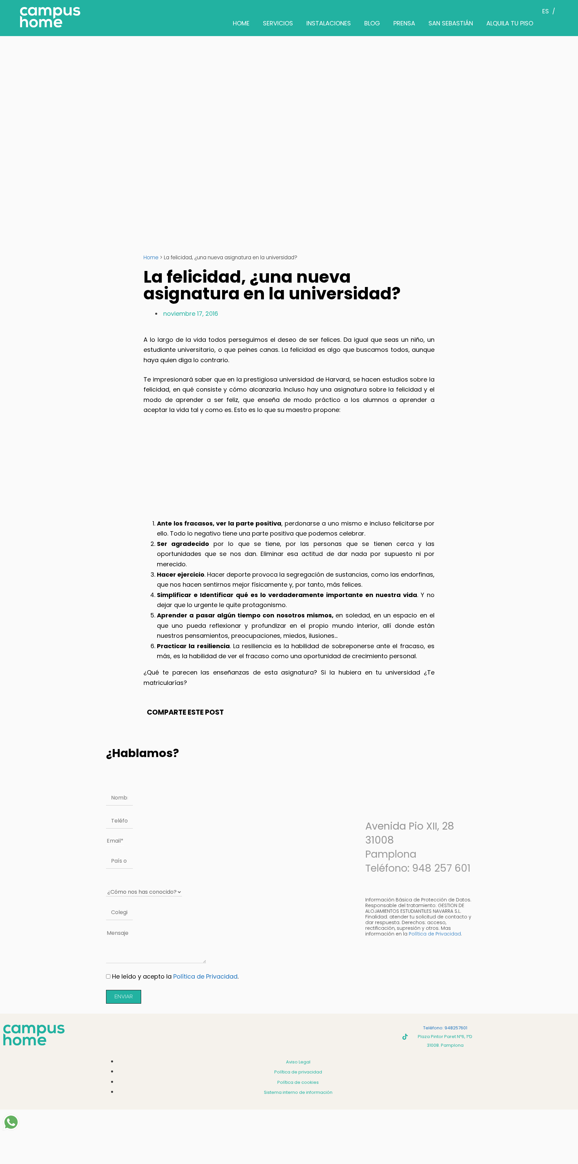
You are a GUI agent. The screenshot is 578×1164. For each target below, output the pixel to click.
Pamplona (390, 854)
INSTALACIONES (328, 23)
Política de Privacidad (205, 976)
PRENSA (404, 23)
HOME (241, 23)
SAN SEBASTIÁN (450, 23)
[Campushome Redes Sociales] (405, 1037)
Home (151, 257)
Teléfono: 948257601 (445, 1028)
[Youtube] (387, 1037)
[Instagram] (368, 1037)
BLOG (372, 23)
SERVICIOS (278, 23)
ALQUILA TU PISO (509, 23)
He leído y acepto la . (175, 976)
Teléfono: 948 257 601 (418, 868)
